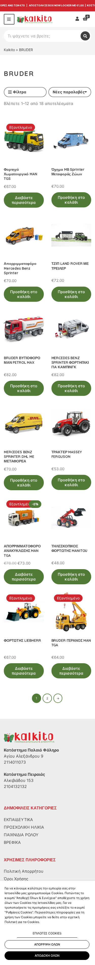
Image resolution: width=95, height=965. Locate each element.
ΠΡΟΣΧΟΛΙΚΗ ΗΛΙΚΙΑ (24, 827)
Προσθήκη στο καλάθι (71, 200)
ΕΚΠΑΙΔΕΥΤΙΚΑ (18, 819)
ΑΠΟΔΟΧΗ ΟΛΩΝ (47, 955)
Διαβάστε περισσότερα (24, 200)
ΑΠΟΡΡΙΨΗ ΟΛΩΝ (47, 944)
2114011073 (15, 762)
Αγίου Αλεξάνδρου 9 (23, 756)
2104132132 (15, 786)
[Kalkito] (29, 737)
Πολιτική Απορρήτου (23, 871)
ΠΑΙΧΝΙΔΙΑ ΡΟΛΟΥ (21, 834)
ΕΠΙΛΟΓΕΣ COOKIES (47, 933)
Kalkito (9, 50)
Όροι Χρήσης (16, 878)
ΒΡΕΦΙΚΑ (12, 842)
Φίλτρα (19, 92)
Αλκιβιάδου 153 (18, 780)
